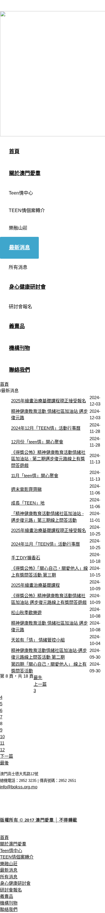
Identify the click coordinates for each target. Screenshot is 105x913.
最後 (4, 762)
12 (2, 749)
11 (2, 743)
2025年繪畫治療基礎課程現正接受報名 (48, 400)
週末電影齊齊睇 (26, 489)
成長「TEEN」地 (28, 502)
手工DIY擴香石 (25, 557)
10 (2, 736)
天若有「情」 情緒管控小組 (38, 639)
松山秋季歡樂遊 (26, 612)
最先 (38, 677)
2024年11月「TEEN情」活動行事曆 (45, 544)
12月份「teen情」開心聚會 (37, 441)
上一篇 (40, 684)
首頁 (4, 384)
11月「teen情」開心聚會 (34, 475)
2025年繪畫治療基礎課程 (35, 585)
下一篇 (6, 756)
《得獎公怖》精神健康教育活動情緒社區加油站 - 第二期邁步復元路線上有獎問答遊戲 (48, 459)
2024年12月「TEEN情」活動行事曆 (45, 428)
